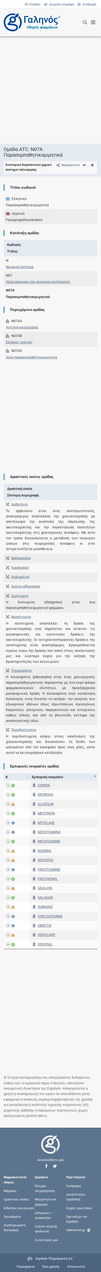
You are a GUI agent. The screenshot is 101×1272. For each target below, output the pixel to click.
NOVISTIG (45, 860)
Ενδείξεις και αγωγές (19, 1208)
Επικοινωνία (76, 1266)
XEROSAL (45, 944)
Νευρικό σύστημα (20, 267)
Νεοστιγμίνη (21, 617)
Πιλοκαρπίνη (21, 671)
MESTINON (46, 813)
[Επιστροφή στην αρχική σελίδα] (50, 1149)
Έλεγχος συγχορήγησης (45, 1188)
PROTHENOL (48, 879)
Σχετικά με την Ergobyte (76, 1219)
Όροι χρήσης (51, 1266)
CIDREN (44, 785)
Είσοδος (34, 4)
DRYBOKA (45, 794)
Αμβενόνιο (19, 504)
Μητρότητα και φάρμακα (45, 1201)
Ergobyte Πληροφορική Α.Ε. (54, 1258)
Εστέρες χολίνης (19, 342)
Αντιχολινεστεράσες (22, 327)
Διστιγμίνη (19, 596)
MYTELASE (46, 823)
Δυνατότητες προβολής (75, 1197)
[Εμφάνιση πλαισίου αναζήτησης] (85, 22)
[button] (46, 1166)
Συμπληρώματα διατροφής (14, 1227)
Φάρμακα (10, 1191)
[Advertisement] (50, 90)
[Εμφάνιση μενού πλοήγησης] (93, 22)
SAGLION (45, 888)
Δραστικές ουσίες (16, 1199)
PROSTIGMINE (49, 869)
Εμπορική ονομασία (47, 777)
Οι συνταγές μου (46, 1240)
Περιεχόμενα (25, 1266)
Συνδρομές (73, 1186)
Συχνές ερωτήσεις (79, 1208)
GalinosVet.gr (75, 1230)
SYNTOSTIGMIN (50, 916)
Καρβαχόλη (20, 568)
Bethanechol (20, 558)
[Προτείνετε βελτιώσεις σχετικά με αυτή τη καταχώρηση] (92, 165)
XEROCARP (46, 935)
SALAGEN (45, 897)
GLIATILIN (45, 804)
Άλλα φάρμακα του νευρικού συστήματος (38, 282)
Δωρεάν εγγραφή (61, 4)
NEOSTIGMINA (49, 832)
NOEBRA (44, 851)
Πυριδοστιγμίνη (23, 730)
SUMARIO (45, 907)
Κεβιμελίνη (20, 577)
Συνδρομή (88, 4)
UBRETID (44, 925)
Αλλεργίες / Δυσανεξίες (43, 1215)
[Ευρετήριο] (84, 165)
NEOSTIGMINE (49, 841)
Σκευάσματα (12, 1216)
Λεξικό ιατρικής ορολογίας (46, 1229)
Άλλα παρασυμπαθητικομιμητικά (31, 357)
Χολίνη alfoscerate (25, 586)
